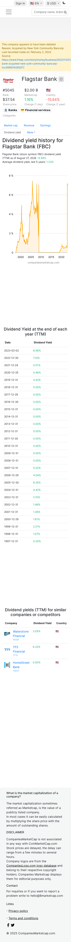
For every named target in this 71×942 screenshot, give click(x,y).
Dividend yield (12, 132)
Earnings (45, 125)
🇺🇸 (34, 3)
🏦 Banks (10, 110)
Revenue (29, 125)
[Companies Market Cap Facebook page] (8, 926)
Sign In (20, 3)
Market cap (11, 125)
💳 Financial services (35, 110)
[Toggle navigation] (9, 12)
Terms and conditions (23, 918)
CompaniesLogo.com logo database (31, 865)
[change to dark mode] (64, 3)
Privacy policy (18, 911)
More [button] (30, 132)
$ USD (52, 3)
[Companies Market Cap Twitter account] (13, 926)
